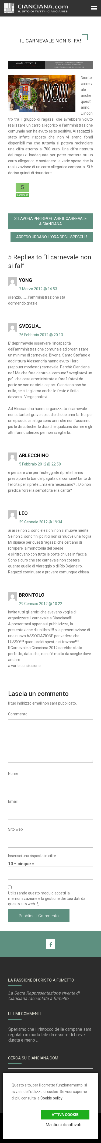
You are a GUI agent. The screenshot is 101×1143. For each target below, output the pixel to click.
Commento (17, 714)
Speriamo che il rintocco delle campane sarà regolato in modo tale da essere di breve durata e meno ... (49, 1035)
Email (13, 801)
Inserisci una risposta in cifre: (32, 856)
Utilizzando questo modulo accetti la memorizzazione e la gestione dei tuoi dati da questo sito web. (46, 898)
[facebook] (50, 944)
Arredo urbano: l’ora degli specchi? (51, 237)
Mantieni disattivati (63, 1124)
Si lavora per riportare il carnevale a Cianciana (50, 221)
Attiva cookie (65, 1115)
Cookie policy (51, 1098)
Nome (13, 773)
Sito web (15, 829)
